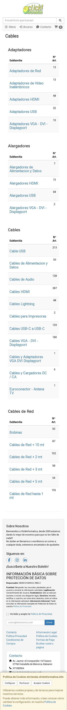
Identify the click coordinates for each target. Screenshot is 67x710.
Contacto (45, 27)
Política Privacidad (16, 636)
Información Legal (46, 632)
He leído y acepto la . (31, 614)
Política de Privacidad (22, 606)
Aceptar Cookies (42, 683)
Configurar (10, 683)
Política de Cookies (46, 636)
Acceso (28, 27)
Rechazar (24, 683)
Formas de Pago (45, 639)
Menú (12, 27)
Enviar (49, 622)
